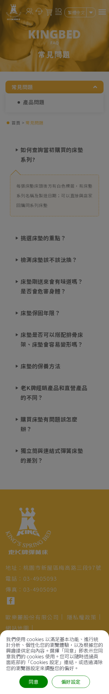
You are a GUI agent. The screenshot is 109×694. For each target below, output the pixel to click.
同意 (33, 681)
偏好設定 (71, 681)
